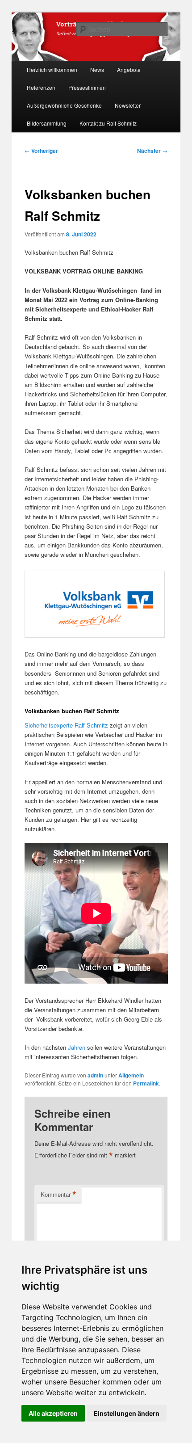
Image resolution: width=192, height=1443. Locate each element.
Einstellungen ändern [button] (126, 1413)
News (97, 69)
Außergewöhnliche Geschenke (64, 105)
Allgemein (131, 1075)
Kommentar (58, 1194)
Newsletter (128, 105)
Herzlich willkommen (52, 69)
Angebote (129, 69)
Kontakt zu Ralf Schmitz (108, 123)
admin (95, 1075)
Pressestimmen (87, 87)
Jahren (76, 1047)
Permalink (146, 1083)
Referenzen (41, 87)
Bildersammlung (47, 123)
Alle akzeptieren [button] (53, 1413)
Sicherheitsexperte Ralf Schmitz (66, 725)
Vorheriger (41, 151)
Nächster (152, 151)
